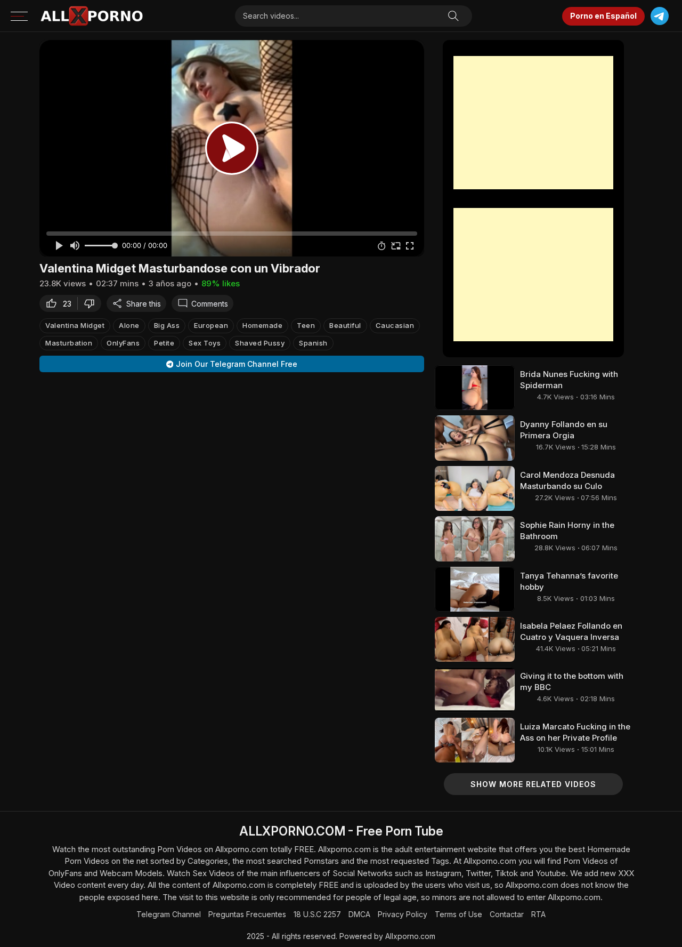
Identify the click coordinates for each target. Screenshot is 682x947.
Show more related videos (533, 784)
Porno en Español (603, 15)
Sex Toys (205, 343)
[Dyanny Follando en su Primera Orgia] (475, 437)
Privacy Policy (402, 914)
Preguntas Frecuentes (247, 914)
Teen (306, 325)
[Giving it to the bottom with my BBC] (475, 689)
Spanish (313, 343)
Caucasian (395, 325)
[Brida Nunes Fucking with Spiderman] (475, 387)
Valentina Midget (74, 325)
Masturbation (68, 343)
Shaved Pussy (260, 343)
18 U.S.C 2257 (317, 914)
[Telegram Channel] (659, 16)
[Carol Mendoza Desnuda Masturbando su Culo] (475, 488)
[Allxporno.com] (91, 16)
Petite (164, 343)
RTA (538, 914)
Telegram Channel (168, 914)
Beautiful (345, 325)
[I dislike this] (92, 303)
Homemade (262, 325)
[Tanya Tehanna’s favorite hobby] (475, 589)
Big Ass (167, 325)
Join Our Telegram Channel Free (236, 363)
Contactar (507, 914)
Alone (129, 325)
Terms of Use (458, 914)
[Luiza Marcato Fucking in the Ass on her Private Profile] (475, 740)
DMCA (359, 914)
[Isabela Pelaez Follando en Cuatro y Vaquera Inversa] (475, 639)
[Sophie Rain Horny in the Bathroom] (475, 538)
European (211, 325)
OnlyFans (123, 343)
